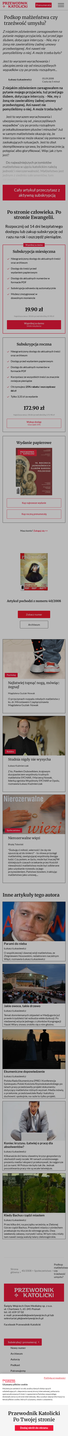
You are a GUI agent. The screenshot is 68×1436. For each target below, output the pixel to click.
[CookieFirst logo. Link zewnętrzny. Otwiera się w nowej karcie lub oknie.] (8, 1381)
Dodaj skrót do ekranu (34, 1428)
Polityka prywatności (55, 1377)
